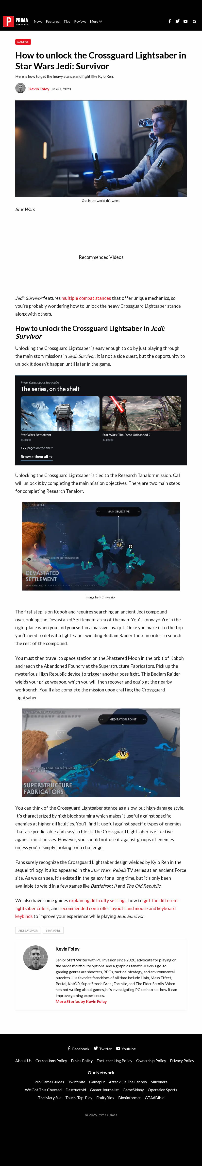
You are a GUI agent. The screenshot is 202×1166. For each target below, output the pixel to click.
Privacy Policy (182, 1060)
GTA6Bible (154, 1097)
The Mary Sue (49, 1097)
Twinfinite (76, 1081)
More (99, 24)
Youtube (128, 1048)
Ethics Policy (82, 1060)
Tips (67, 21)
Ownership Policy (151, 1060)
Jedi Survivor (28, 930)
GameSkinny (133, 1089)
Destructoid (76, 1089)
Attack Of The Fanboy (128, 1081)
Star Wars (53, 930)
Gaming (23, 42)
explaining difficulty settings (97, 900)
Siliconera (159, 1081)
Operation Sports (162, 1089)
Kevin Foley (39, 88)
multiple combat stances (86, 298)
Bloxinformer (129, 1097)
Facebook (80, 1048)
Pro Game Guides (49, 1081)
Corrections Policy (51, 1060)
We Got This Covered (43, 1089)
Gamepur (97, 1081)
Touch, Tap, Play (78, 1097)
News (38, 21)
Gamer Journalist (104, 1089)
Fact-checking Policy (114, 1060)
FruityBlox (105, 1097)
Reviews (80, 21)
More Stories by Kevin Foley (81, 1001)
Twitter (105, 1048)
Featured (53, 21)
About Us (97, 18)
